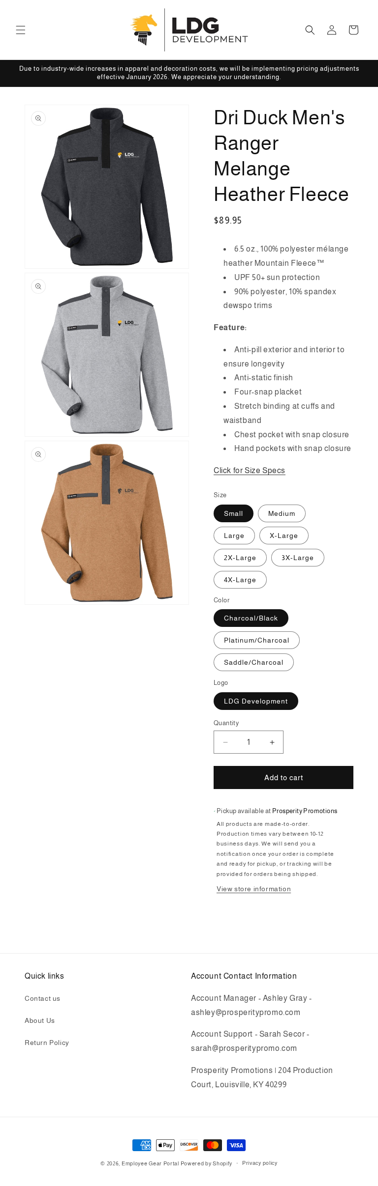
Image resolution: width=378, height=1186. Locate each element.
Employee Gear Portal (150, 1163)
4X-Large (240, 580)
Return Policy (47, 1042)
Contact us (43, 998)
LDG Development (256, 701)
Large (234, 535)
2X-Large (240, 558)
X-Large (284, 535)
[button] (21, 30)
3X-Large (298, 558)
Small (233, 513)
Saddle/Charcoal (254, 662)
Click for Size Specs (249, 470)
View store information (254, 889)
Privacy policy (260, 1163)
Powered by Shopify (207, 1163)
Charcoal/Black (251, 618)
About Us (40, 1020)
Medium (281, 513)
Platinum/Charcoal (256, 640)
